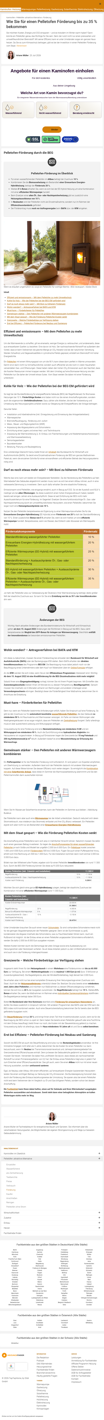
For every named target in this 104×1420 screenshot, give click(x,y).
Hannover (15, 1265)
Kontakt (74, 1371)
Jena (89, 1254)
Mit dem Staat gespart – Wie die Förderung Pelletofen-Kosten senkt (37, 309)
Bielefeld (15, 1281)
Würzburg (64, 1251)
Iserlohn (89, 1258)
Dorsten (89, 1297)
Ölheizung (99, 9)
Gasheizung (57, 9)
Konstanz (89, 1295)
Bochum (15, 1276)
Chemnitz (39, 1247)
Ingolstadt (64, 1270)
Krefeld (39, 1249)
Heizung (16, 9)
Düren (89, 1265)
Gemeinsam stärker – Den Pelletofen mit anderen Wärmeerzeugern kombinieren (42, 306)
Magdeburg (40, 1256)
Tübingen (89, 1286)
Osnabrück (39, 1286)
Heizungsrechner (44, 1359)
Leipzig (15, 1270)
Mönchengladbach (14, 1297)
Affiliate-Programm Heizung (83, 1356)
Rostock (39, 1267)
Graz (14, 1313)
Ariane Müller (52, 1116)
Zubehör (7, 1210)
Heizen (7, 1220)
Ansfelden (39, 1315)
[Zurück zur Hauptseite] (17, 1347)
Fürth (64, 1283)
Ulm (64, 1267)
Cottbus (64, 1279)
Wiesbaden (15, 1292)
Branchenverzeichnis (46, 1365)
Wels (15, 1320)
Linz (15, 1315)
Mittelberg (89, 1315)
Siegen (64, 1290)
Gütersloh (89, 1260)
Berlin (15, 1242)
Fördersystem (37, 843)
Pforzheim (64, 1272)
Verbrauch (10, 1178)
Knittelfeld (39, 1317)
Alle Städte (81, 1237)
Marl (89, 1272)
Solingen (40, 1288)
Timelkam (64, 1320)
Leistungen (76, 1350)
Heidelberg (64, 1244)
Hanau (89, 1274)
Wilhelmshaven (89, 1283)
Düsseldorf (15, 1258)
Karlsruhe (15, 1288)
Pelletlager (75, 840)
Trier (89, 1249)
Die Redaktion (43, 1350)
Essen (15, 1260)
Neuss (40, 1297)
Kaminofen (5, 9)
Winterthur (15, 1335)
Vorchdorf (64, 1315)
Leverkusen (40, 1295)
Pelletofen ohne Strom (16, 1199)
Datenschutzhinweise (80, 1362)
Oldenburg (39, 1292)
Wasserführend (13, 1161)
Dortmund (14, 1254)
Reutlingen (64, 1281)
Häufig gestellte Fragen (47, 1368)
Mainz (40, 1274)
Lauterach (64, 1313)
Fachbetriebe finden (12, 1225)
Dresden (15, 1274)
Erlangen (89, 1244)
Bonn (15, 1283)
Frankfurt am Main (14, 1251)
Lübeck (39, 1263)
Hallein (39, 1313)
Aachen (39, 1244)
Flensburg (89, 1281)
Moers (64, 1288)
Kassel (39, 1272)
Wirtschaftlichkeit (11, 1205)
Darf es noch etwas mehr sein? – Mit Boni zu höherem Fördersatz (36, 296)
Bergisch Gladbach (64, 1295)
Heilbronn (64, 1263)
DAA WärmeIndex (44, 1356)
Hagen (39, 1265)
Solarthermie (70, 9)
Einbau (7, 1215)
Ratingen (89, 1267)
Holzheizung (42, 1392)
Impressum (76, 1374)
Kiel (39, 1251)
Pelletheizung (43, 9)
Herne (40, 1281)
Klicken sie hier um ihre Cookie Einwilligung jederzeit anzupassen (22, 1408)
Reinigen (10, 1195)
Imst (39, 1320)
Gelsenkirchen (15, 1295)
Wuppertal (15, 1279)
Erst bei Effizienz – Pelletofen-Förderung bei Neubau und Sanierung (37, 316)
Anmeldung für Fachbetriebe (84, 1353)
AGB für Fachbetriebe (80, 1368)
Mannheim (15, 1286)
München (15, 1247)
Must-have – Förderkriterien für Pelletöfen (25, 303)
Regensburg (64, 1254)
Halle (39, 1254)
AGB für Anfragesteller (81, 1365)
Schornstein (53, 920)
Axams (89, 1313)
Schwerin (89, 1263)
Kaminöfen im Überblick (14, 1146)
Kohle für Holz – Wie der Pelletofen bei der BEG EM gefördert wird (36, 293)
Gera (64, 1297)
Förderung (10, 1182)
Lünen (89, 1270)
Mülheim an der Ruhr (40, 1283)
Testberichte (11, 1169)
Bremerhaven (64, 1274)
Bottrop (64, 1265)
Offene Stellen (77, 1359)
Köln (14, 1249)
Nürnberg (15, 1272)
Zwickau (89, 1251)
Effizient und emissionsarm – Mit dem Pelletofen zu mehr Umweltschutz (39, 290)
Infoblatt (52, 444)
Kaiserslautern (89, 1256)
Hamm (39, 1276)
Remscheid (64, 1276)
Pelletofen (11, 354)
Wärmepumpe (28, 9)
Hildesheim (89, 1242)
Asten (64, 1317)
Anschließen (11, 1190)
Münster (15, 1290)
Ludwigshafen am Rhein (39, 1290)
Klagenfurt (15, 1317)
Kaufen (9, 1186)
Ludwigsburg (89, 1279)
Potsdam (64, 1242)
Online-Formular (78, 660)
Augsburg (39, 1242)
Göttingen (64, 1256)
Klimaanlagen (43, 1401)
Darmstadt (64, 1249)
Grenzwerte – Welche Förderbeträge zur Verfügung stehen (32, 312)
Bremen (15, 1263)
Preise (9, 1174)
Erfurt (40, 1270)
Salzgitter (64, 1286)
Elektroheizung (85, 9)
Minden (89, 1288)
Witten (89, 1247)
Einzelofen (11, 1157)
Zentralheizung (70, 713)
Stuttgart (15, 1256)
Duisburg (15, 1267)
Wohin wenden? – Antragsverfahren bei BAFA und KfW (31, 299)
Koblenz (64, 1292)
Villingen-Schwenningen (89, 1290)
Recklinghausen (64, 1260)
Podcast (40, 1353)
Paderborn (64, 1247)
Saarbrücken (39, 1279)
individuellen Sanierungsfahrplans (73, 986)
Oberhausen (40, 1258)
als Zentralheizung (14, 1165)
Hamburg (15, 1244)
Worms (89, 1292)
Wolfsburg (64, 1258)
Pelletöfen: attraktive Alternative (18, 1151)
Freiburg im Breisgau (40, 1260)
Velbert (89, 1276)
